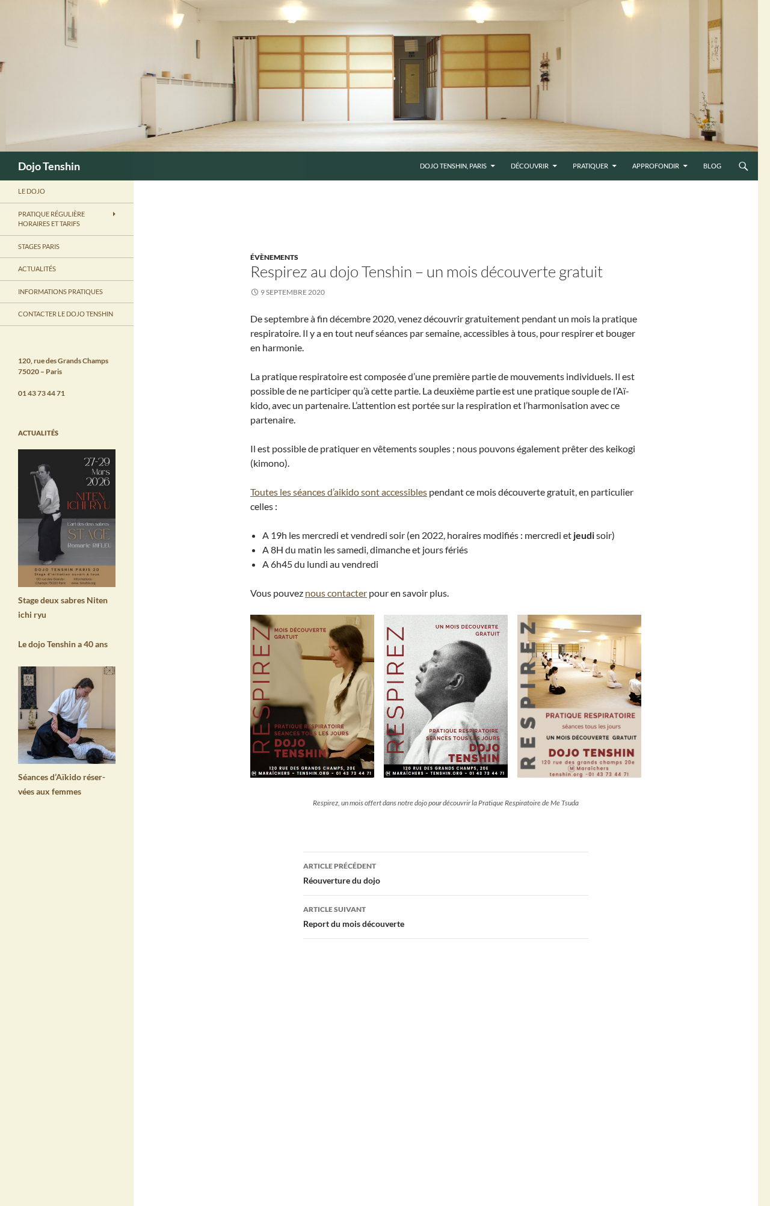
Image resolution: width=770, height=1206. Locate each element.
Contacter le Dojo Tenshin (65, 314)
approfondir (655, 166)
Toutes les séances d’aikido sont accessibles (338, 491)
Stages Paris (39, 246)
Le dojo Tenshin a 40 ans (63, 644)
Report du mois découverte (353, 917)
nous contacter (336, 592)
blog (712, 166)
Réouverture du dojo (341, 873)
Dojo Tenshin (49, 166)
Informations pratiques (60, 291)
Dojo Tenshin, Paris (453, 166)
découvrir (530, 166)
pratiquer (590, 166)
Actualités (37, 268)
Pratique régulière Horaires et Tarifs (51, 219)
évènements (274, 257)
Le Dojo (31, 191)
